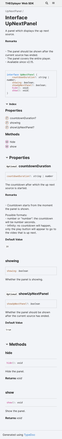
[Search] (46, 3)
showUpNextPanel (22, 85)
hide (14, 88)
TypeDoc (29, 434)
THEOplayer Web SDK (19, 3)
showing (16, 82)
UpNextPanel (13, 11)
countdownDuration (23, 77)
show (14, 90)
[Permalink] (19, 41)
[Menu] (53, 3)
